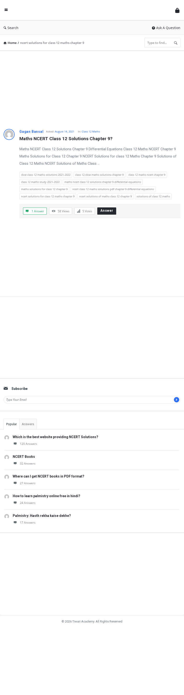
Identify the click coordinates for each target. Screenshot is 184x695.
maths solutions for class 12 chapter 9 (44, 189)
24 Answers (27, 503)
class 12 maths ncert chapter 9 (146, 174)
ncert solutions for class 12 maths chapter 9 (48, 196)
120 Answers (28, 444)
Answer (106, 210)
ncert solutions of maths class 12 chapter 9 (105, 196)
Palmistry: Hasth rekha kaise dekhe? (42, 516)
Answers (28, 424)
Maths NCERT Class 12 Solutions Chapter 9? (65, 138)
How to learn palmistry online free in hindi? (46, 496)
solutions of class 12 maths (153, 196)
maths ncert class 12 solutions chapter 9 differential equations (102, 182)
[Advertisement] (92, 88)
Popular (11, 424)
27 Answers (27, 483)
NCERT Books (24, 457)
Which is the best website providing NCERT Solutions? (55, 437)
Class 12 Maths (91, 131)
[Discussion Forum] (92, 10)
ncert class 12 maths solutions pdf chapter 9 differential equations (113, 189)
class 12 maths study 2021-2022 (40, 182)
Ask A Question (168, 27)
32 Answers (27, 463)
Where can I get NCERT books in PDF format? (48, 476)
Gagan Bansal (31, 131)
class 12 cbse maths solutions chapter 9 (99, 174)
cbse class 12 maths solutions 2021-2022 (45, 174)
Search (12, 27)
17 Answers (27, 522)
